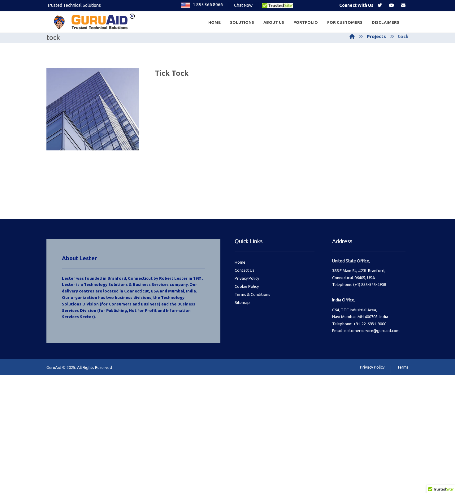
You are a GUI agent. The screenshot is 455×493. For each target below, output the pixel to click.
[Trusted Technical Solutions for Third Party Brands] (95, 22)
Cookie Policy (247, 286)
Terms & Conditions (252, 294)
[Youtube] (391, 5)
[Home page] (352, 36)
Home (240, 262)
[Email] (403, 5)
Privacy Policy (247, 278)
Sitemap (242, 302)
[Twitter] (380, 5)
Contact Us (244, 270)
